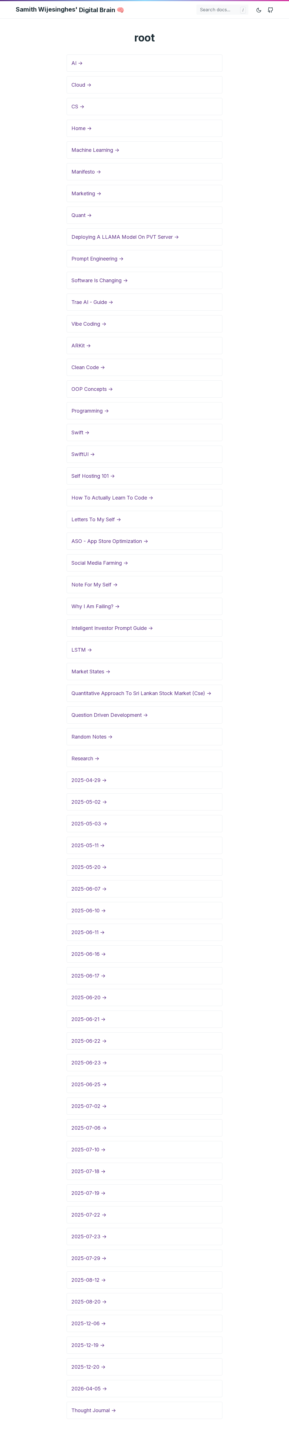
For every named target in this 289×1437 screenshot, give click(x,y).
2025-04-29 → (89, 780)
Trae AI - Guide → (92, 302)
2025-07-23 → (89, 1236)
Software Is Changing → (99, 280)
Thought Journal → (93, 1410)
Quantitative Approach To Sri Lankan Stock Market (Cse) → (141, 693)
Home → (81, 128)
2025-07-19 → (88, 1193)
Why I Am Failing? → (95, 606)
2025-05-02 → (89, 802)
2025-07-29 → (88, 1258)
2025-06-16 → (88, 954)
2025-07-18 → (88, 1171)
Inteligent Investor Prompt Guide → (112, 628)
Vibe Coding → (88, 324)
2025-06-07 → (89, 889)
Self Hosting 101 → (93, 476)
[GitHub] (270, 10)
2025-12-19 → (88, 1345)
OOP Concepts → (92, 389)
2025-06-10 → (88, 911)
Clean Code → (88, 367)
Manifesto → (86, 172)
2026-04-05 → (89, 1389)
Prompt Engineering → (97, 259)
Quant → (81, 215)
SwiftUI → (83, 454)
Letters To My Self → (96, 519)
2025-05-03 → (89, 824)
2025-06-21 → (88, 1019)
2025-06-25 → (89, 1084)
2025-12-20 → (88, 1367)
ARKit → (81, 346)
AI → (77, 63)
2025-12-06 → (88, 1323)
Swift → (80, 432)
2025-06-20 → (89, 997)
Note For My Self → (94, 585)
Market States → (90, 671)
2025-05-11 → (88, 845)
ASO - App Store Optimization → (109, 541)
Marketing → (86, 193)
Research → (85, 758)
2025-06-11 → (88, 932)
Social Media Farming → (99, 563)
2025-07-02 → (89, 1106)
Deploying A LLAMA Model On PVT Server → (125, 237)
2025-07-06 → (89, 1128)
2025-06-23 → (89, 1063)
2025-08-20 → (89, 1302)
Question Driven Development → (109, 715)
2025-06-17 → (88, 976)
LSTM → (81, 650)
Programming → (90, 411)
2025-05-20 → (89, 867)
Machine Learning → (95, 150)
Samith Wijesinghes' (70, 10)
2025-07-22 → (88, 1215)
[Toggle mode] (259, 10)
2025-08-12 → (88, 1280)
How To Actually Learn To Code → (112, 498)
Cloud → (81, 85)
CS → (77, 106)
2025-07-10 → (88, 1150)
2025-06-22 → (89, 1041)
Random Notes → (92, 737)
